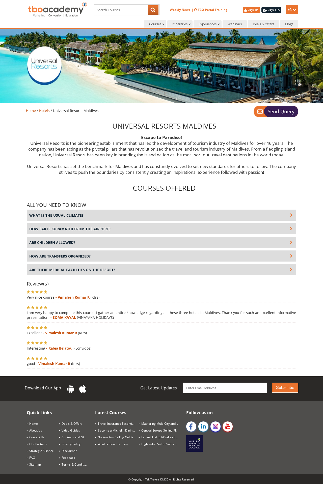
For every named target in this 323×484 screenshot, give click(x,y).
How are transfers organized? (60, 256)
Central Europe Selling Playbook (161, 430)
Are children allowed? (52, 242)
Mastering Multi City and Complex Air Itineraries (161, 423)
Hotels (45, 110)
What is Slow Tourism (113, 444)
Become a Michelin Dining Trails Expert (118, 430)
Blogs (289, 24)
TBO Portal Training (212, 10)
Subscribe (285, 387)
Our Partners (38, 444)
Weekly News (180, 10)
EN (290, 9)
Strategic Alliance (41, 451)
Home (31, 110)
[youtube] (228, 426)
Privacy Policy (71, 444)
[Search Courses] (153, 10)
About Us (35, 430)
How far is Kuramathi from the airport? (70, 228)
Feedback (68, 457)
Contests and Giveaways (76, 437)
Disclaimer (69, 451)
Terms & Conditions (75, 464)
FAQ (32, 457)
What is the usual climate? (56, 215)
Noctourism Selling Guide (115, 437)
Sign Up (273, 10)
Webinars (235, 24)
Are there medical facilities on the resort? (72, 269)
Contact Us (37, 437)
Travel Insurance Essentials (117, 423)
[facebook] (191, 426)
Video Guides (71, 430)
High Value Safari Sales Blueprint (161, 444)
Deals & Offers (263, 24)
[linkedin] (203, 426)
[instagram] (215, 426)
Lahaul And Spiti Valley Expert (161, 437)
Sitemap (35, 464)
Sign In (252, 10)
